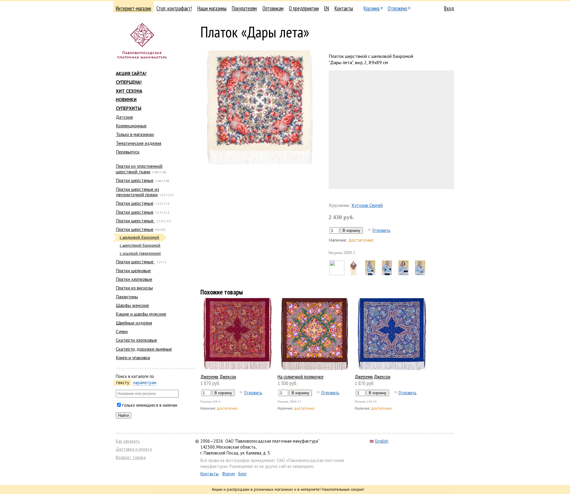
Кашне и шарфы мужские (141, 314)
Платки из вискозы (134, 288)
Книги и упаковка (133, 357)
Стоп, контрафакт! (174, 8)
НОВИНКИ (126, 99)
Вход (449, 8)
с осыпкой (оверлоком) (140, 253)
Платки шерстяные (134, 180)
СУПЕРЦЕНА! (129, 82)
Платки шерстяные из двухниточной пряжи (137, 191)
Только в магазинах (135, 134)
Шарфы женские (132, 305)
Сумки (122, 331)
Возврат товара (131, 457)
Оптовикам (273, 8)
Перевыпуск (128, 152)
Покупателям (244, 8)
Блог (242, 473)
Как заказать (128, 441)
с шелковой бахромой (139, 237)
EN (326, 8)
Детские (124, 117)
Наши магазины (212, 8)
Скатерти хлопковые (136, 340)
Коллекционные (131, 126)
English (381, 441)
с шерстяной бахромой (140, 245)
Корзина (371, 8)
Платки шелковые (133, 270)
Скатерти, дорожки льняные (144, 349)
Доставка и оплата (134, 449)
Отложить (381, 230)
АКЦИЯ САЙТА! (131, 73)
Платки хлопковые (134, 279)
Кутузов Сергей (367, 205)
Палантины (127, 297)
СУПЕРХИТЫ (128, 108)
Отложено (397, 8)
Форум (228, 473)
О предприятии (304, 8)
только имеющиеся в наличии (149, 405)
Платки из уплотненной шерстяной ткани (139, 168)
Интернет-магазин (133, 8)
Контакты (344, 8)
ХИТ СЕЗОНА (129, 91)
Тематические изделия (138, 143)
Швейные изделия (134, 323)
